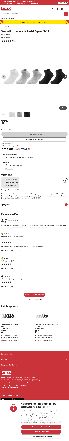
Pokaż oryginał (20, 239)
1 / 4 (62, 108)
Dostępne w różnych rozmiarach (10, 340)
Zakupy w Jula (6, 354)
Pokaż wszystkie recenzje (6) (34, 294)
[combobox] (34, 14)
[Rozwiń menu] (67, 9)
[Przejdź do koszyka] (62, 9)
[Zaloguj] (52, 9)
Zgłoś (18, 250)
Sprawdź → (45, 22)
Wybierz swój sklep (9, 18)
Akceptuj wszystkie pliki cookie (41, 427)
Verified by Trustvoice (33, 300)
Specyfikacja (6, 204)
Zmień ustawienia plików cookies (41, 436)
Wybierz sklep (9, 169)
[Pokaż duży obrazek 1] (34, 76)
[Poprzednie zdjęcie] (4, 77)
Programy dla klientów (9, 365)
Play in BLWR (5, 35)
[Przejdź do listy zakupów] (57, 9)
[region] (34, 420)
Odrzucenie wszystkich (41, 431)
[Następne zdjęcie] (65, 77)
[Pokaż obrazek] (4, 114)
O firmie (4, 359)
